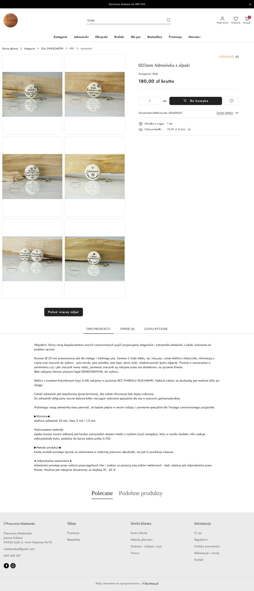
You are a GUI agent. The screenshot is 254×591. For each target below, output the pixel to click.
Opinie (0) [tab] (127, 328)
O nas (198, 533)
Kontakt (199, 560)
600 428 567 (12, 555)
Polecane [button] (102, 493)
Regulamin (201, 539)
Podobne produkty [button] (141, 493)
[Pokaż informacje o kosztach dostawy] (189, 129)
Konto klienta (139, 533)
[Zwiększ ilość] (158, 101)
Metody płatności (142, 539)
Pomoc (135, 553)
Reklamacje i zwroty (207, 553)
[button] (32, 94)
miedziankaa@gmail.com (19, 549)
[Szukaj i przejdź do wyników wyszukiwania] (168, 20)
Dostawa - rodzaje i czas (146, 546)
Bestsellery (74, 539)
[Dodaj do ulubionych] (231, 101)
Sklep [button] (71, 523)
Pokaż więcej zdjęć (63, 312)
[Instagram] (13, 565)
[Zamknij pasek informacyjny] (250, 4)
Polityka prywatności (207, 546)
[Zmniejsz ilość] (141, 101)
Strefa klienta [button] (141, 523)
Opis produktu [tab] (98, 328)
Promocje (73, 533)
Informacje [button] (202, 523)
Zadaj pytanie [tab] (156, 328)
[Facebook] (6, 565)
